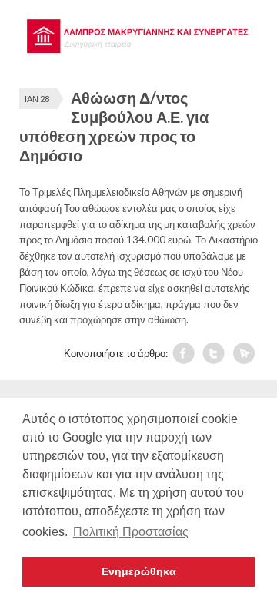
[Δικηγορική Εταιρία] (138, 49)
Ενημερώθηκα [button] (139, 571)
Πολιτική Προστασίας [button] (131, 531)
